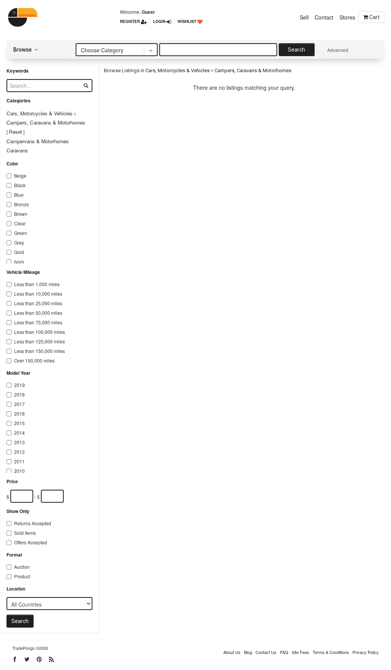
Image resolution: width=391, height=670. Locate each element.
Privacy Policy (365, 652)
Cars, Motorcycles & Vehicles (39, 113)
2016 (19, 413)
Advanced (337, 50)
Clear (20, 223)
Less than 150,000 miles (39, 351)
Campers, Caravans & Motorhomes (45, 122)
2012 (19, 451)
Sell (304, 17)
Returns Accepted (32, 523)
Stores (347, 17)
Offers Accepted (30, 542)
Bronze (21, 204)
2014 (19, 432)
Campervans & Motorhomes (37, 141)
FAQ (284, 652)
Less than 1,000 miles (37, 284)
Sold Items (25, 532)
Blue (19, 194)
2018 (19, 394)
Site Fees (300, 652)
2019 (19, 385)
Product (22, 576)
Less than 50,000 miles (38, 312)
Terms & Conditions (331, 652)
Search (296, 50)
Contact (324, 17)
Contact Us (265, 652)
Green (20, 233)
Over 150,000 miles (34, 360)
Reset (15, 131)
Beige (20, 175)
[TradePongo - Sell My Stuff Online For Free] (25, 17)
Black (20, 185)
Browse (23, 50)
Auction (22, 566)
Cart (374, 17)
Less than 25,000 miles (38, 303)
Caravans (17, 150)
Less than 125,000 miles (39, 341)
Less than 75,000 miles (38, 322)
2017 (19, 404)
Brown (20, 213)
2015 (19, 423)
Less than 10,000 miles (38, 293)
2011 (19, 461)
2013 (19, 442)
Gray (19, 242)
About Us (232, 652)
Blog (248, 652)
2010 (19, 471)
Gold (19, 252)
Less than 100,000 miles (39, 332)
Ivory (19, 261)
